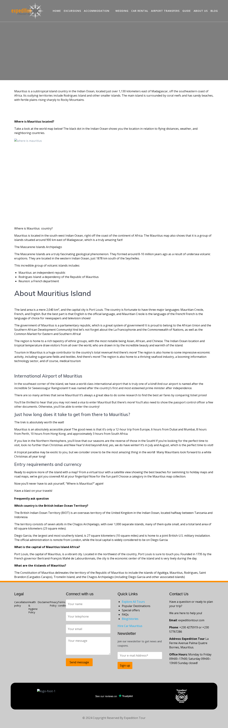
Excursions (72, 10)
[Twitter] (52, 622)
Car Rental (139, 10)
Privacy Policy (54, 603)
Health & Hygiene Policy (33, 607)
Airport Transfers (165, 10)
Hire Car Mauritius (130, 626)
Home (57, 10)
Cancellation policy (21, 603)
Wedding (121, 10)
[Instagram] (41, 622)
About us (201, 10)
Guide (186, 10)
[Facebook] (18, 622)
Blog (214, 10)
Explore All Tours (133, 602)
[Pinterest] (30, 622)
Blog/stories (130, 619)
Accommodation (96, 10)
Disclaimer (44, 602)
